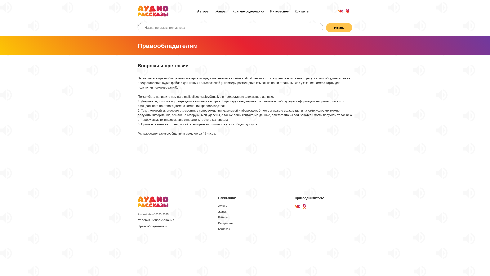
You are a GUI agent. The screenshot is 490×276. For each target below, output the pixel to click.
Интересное (279, 11)
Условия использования (156, 220)
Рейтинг (223, 217)
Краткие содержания (248, 11)
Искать (339, 27)
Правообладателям (152, 226)
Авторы (203, 11)
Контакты (302, 11)
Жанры (221, 11)
